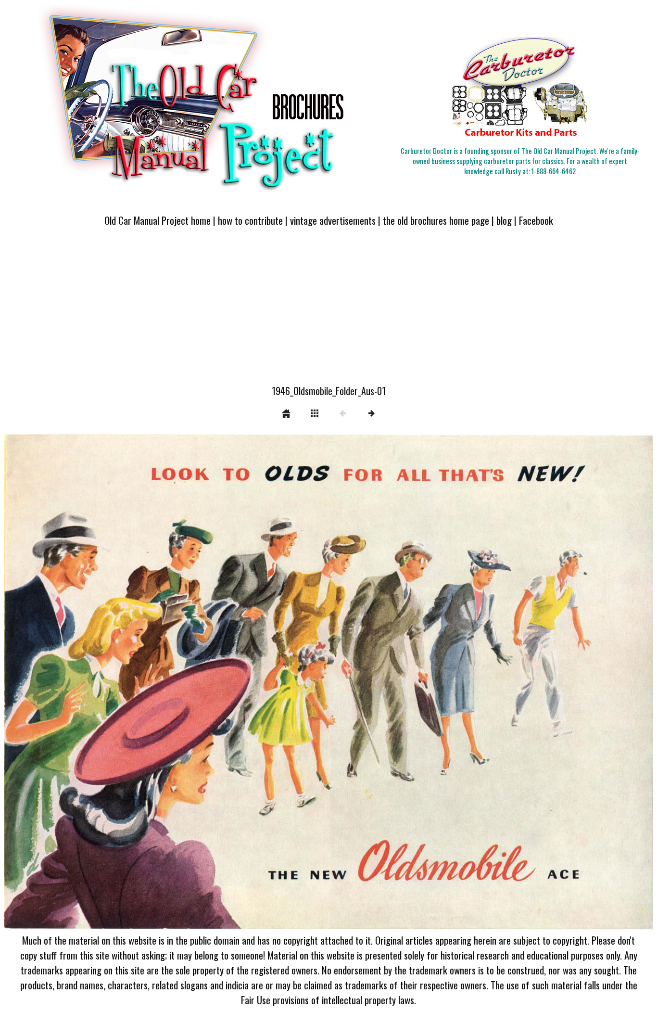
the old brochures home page (436, 220)
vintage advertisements (333, 220)
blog (504, 220)
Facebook (536, 220)
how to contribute (250, 220)
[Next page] (458, 682)
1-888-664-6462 (553, 171)
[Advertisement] (328, 311)
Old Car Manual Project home (157, 220)
